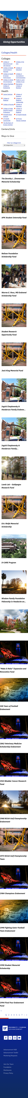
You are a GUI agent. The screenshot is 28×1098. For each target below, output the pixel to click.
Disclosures (8, 1070)
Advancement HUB (10, 1050)
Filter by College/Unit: (14, 143)
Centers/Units (8, 129)
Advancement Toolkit (11, 1053)
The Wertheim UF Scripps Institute (8, 124)
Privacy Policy (8, 1073)
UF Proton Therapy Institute (21, 119)
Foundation (7, 1067)
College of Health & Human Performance (8, 75)
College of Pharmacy (19, 105)
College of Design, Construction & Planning (8, 69)
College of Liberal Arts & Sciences (8, 81)
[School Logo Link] (13, 1028)
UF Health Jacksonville (6, 119)
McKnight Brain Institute (7, 115)
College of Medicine (6, 99)
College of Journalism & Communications (20, 75)
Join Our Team (9, 1064)
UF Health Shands (21, 114)
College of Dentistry (19, 95)
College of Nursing (8, 104)
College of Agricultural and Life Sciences (7, 63)
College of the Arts (20, 63)
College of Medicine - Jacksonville (19, 100)
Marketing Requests (10, 1055)
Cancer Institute (7, 94)
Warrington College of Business (19, 86)
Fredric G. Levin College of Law (20, 81)
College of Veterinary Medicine (19, 110)
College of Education (19, 69)
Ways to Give (7, 136)
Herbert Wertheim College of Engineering (8, 86)
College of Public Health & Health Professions (8, 110)
